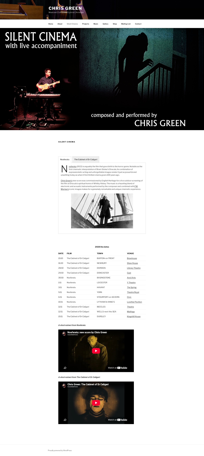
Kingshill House (133, 316)
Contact (138, 24)
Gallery (105, 24)
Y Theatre (131, 282)
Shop (115, 24)
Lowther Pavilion (134, 302)
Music (96, 24)
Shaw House (132, 263)
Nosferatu (72, 166)
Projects (85, 24)
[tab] (64, 159)
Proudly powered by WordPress (60, 450)
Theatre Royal (133, 292)
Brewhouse (132, 258)
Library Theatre (133, 268)
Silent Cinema (72, 24)
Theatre (130, 307)
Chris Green (65, 8)
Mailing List (126, 24)
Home (50, 24)
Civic (129, 297)
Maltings (131, 312)
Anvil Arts (131, 278)
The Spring (131, 287)
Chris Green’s (66, 181)
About (59, 24)
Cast (129, 273)
